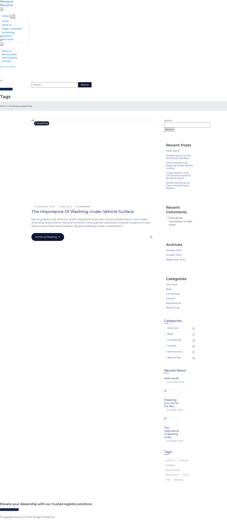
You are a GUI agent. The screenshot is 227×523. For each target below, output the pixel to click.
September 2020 (175, 259)
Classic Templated (11, 28)
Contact (6, 61)
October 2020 (174, 255)
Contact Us (6, 89)
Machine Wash (173, 470)
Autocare (170, 460)
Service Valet (9, 54)
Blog (168, 289)
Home (5, 16)
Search (168, 120)
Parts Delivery (9, 57)
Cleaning (183, 460)
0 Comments (83, 206)
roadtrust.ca (65, 206)
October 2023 (173, 250)
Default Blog (8, 32)
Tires (168, 479)
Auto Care (171, 284)
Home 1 (5, 21)
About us (6, 24)
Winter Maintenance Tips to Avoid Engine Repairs (178, 186)
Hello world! (173, 150)
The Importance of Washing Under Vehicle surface (82, 211)
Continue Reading (46, 237)
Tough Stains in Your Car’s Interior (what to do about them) (178, 176)
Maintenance (173, 303)
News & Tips (173, 307)
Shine (186, 475)
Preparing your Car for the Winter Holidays (178, 156)
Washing (178, 479)
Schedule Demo (9, 509)
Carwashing (41, 123)
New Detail (7, 39)
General (170, 298)
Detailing (170, 465)
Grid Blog (6, 35)
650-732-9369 (7, 66)
